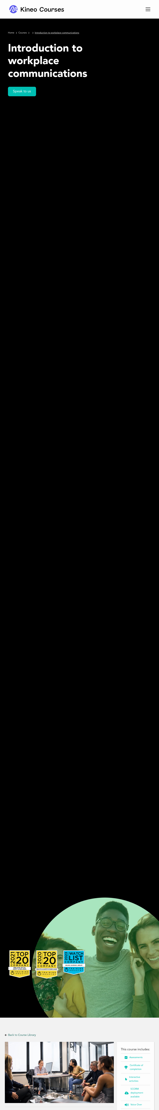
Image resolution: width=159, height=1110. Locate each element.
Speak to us (22, 91)
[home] (36, 9)
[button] (147, 9)
